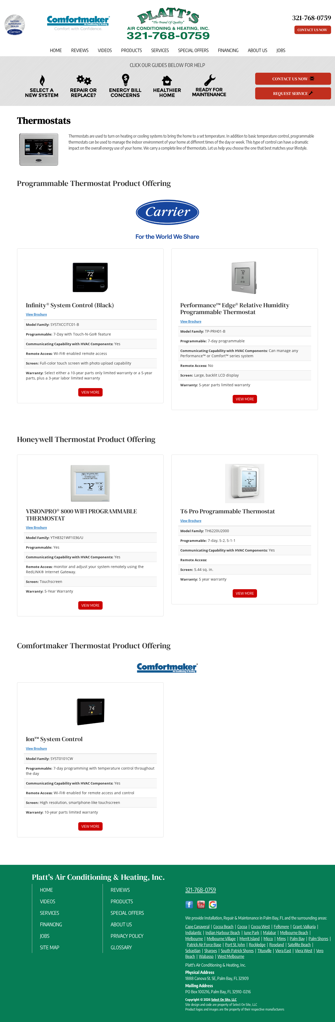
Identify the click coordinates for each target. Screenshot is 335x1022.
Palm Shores (318, 938)
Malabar (269, 932)
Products (131, 50)
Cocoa (242, 926)
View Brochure (36, 314)
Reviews (79, 50)
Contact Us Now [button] (313, 29)
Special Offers (193, 50)
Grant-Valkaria (304, 926)
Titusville (264, 950)
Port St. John (235, 944)
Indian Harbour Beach (222, 932)
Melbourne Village (221, 938)
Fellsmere (281, 926)
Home (56, 50)
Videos (105, 50)
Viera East (283, 950)
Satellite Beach (299, 944)
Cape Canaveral (197, 926)
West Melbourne (230, 956)
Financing (228, 50)
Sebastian (192, 950)
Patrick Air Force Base (204, 944)
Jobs (281, 50)
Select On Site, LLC (224, 999)
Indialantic (193, 932)
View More (90, 392)
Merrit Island (249, 938)
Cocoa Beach (223, 926)
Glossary (121, 947)
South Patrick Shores (237, 950)
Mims (281, 938)
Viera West (303, 950)
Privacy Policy (127, 936)
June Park (251, 932)
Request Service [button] (291, 93)
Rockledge (257, 944)
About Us (257, 50)
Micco (268, 938)
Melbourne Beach (294, 932)
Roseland (276, 944)
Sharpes (210, 950)
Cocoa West (260, 926)
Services (160, 50)
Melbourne (194, 938)
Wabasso (206, 956)
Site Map (49, 947)
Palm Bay (297, 938)
